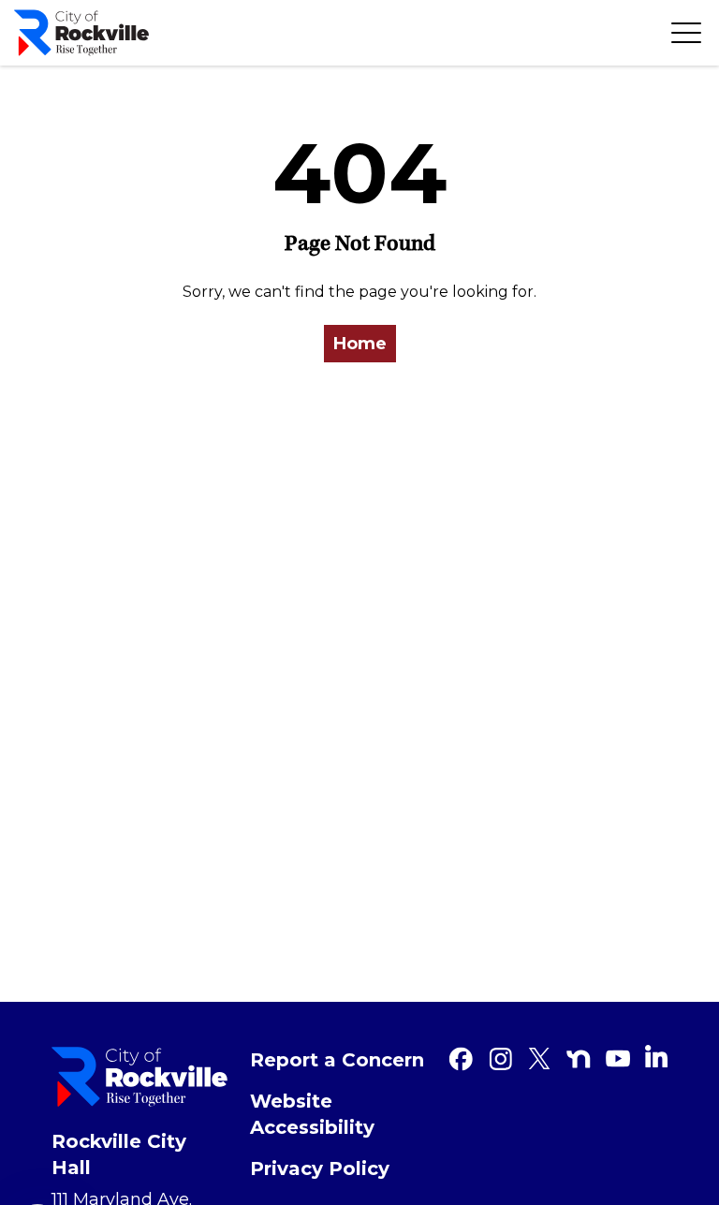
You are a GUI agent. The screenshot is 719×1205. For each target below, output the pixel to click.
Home (360, 343)
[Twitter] (539, 1059)
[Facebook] (460, 1059)
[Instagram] (500, 1059)
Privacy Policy (319, 1168)
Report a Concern (337, 1060)
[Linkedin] (656, 1056)
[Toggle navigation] (686, 33)
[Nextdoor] (578, 1059)
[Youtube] (618, 1059)
